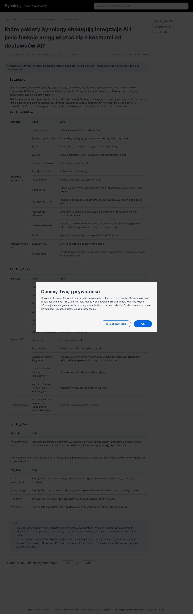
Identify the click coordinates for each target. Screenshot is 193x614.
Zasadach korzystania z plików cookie (76, 308)
